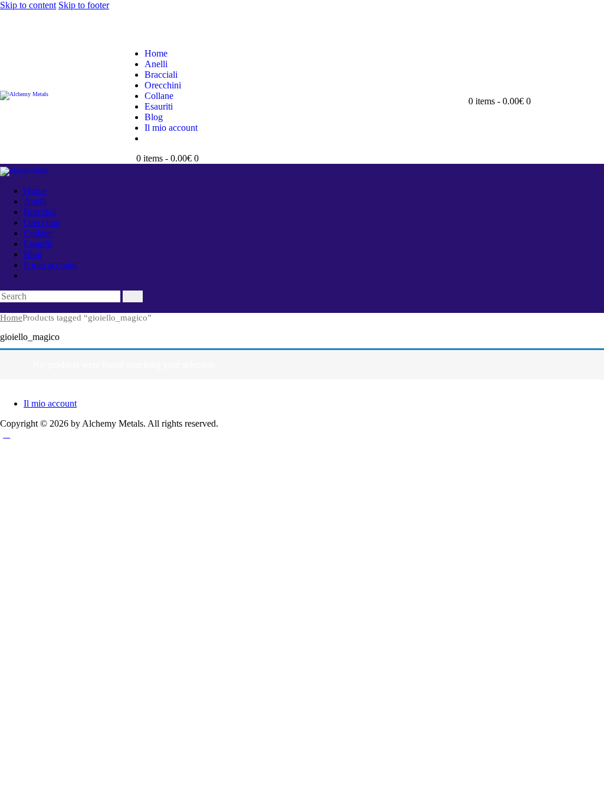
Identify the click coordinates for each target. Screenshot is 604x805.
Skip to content (28, 5)
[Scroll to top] (6, 434)
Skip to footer (83, 5)
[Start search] (133, 296)
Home (11, 317)
